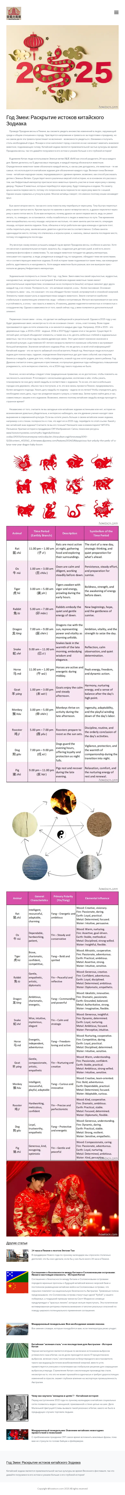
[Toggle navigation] (116, 12)
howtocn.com (56, 1488)
